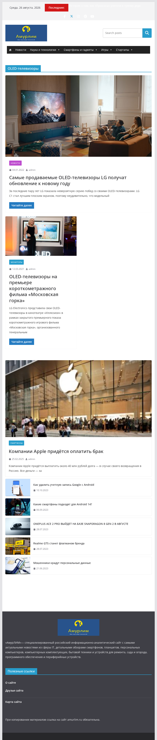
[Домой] (10, 50)
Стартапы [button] (122, 50)
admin (32, 169)
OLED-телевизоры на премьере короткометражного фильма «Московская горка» (33, 288)
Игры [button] (104, 50)
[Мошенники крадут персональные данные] (17, 565)
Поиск (147, 33)
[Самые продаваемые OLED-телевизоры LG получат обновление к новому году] (78, 116)
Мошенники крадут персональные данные (62, 563)
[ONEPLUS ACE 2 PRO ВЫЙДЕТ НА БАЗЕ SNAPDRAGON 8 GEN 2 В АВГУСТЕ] (17, 526)
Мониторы (16, 262)
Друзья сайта (14, 690)
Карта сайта (13, 702)
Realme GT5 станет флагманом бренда (58, 543)
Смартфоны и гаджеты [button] (79, 50)
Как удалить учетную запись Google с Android (63, 484)
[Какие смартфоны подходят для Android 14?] (17, 507)
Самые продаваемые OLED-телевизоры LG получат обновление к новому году (68, 180)
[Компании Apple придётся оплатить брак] (78, 398)
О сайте (10, 682)
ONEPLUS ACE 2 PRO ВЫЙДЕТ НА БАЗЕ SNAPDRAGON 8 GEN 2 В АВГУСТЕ (80, 524)
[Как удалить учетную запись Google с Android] (17, 487)
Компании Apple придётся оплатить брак (56, 451)
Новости (20, 50)
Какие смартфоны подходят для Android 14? (62, 504)
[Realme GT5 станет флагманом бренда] (17, 546)
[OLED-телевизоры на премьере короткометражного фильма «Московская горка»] (41, 236)
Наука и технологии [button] (43, 50)
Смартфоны (16, 443)
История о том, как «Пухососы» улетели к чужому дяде (105, 5)
